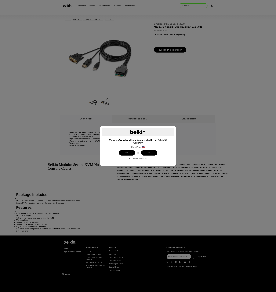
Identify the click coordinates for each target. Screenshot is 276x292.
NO (149, 153)
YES (127, 153)
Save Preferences (140, 158)
